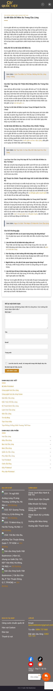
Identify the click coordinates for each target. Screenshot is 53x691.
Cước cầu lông (6, 464)
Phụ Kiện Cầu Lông (8, 456)
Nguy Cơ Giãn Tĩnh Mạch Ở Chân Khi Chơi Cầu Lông (31, 223)
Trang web (8, 352)
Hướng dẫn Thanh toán (38, 526)
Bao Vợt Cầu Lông (8, 444)
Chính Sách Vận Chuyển (38, 499)
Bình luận (8, 312)
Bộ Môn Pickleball (8, 386)
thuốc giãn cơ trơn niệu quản (32, 140)
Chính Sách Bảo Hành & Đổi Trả (38, 494)
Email (6, 342)
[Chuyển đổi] (50, 436)
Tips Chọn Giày (7, 421)
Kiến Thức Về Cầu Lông (9, 402)
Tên (6, 332)
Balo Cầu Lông (7, 448)
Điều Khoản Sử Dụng (37, 504)
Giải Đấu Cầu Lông (8, 398)
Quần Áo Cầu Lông (8, 452)
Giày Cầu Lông (7, 440)
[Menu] (42, 4)
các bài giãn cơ (19, 103)
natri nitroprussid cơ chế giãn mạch (25, 214)
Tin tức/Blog (6, 418)
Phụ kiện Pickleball (8, 471)
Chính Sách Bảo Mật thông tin (37, 509)
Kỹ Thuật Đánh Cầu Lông (10, 406)
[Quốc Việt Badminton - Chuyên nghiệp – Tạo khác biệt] (10, 4)
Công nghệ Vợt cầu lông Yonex (12, 394)
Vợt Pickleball (6, 460)
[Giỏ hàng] (49, 4)
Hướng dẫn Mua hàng (37, 521)
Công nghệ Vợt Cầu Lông (10, 390)
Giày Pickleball (7, 468)
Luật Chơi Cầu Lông (8, 410)
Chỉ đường (13, 505)
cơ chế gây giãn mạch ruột (37, 193)
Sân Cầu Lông (6, 414)
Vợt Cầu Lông (6, 436)
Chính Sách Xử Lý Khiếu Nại (38, 516)
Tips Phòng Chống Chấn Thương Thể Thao (16, 15)
